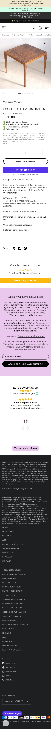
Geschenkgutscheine (34, 347)
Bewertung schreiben (25, 280)
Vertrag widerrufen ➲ (25, 448)
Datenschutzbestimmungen (31, 336)
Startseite (6, 35)
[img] (25, 390)
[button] (47, 93)
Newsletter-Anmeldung (30, 124)
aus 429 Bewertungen (24, 393)
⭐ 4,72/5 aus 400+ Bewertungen (25, 21)
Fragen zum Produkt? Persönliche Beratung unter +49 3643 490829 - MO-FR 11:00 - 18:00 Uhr (25, 15)
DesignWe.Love (20, 35)
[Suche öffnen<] (34, 27)
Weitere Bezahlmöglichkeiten (25, 174)
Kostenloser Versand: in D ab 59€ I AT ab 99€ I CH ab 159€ (25, 9)
